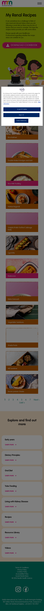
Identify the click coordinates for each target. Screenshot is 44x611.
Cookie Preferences (21, 120)
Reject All (21, 115)
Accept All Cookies (22, 109)
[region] (22, 106)
